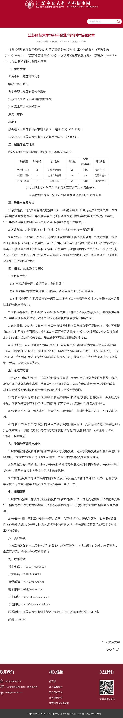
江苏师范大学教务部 (59, 703)
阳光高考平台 (56, 692)
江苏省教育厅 (56, 687)
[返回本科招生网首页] (61, 4)
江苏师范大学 (56, 697)
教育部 (52, 681)
